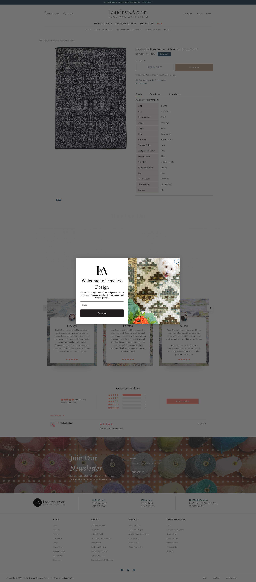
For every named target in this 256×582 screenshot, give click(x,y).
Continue (102, 313)
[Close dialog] (176, 261)
